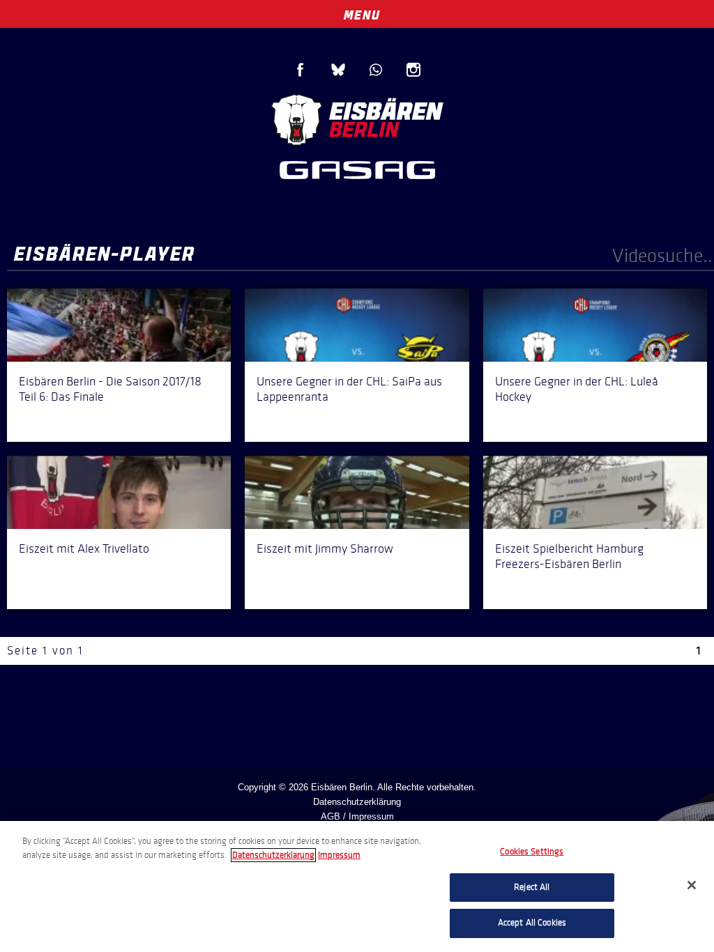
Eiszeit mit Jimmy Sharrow (325, 548)
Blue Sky (338, 70)
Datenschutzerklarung (273, 855)
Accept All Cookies (532, 922)
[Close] (691, 885)
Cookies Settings (531, 851)
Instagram (413, 70)
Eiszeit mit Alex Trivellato (84, 548)
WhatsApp (376, 70)
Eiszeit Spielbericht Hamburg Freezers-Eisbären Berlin (569, 556)
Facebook (300, 70)
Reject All (531, 887)
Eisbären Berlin (357, 118)
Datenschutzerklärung (357, 802)
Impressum (339, 855)
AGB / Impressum (357, 816)
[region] (357, 886)
